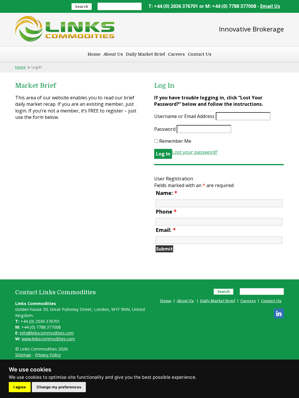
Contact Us (199, 54)
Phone (166, 211)
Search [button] (81, 6)
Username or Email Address (184, 116)
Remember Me (174, 141)
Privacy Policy (48, 355)
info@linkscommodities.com (47, 333)
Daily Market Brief (145, 54)
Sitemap (23, 355)
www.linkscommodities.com (48, 338)
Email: (166, 229)
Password (164, 129)
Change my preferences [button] (58, 387)
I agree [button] (19, 387)
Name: (166, 192)
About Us (113, 54)
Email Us (270, 6)
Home (94, 54)
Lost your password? (195, 152)
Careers (176, 54)
